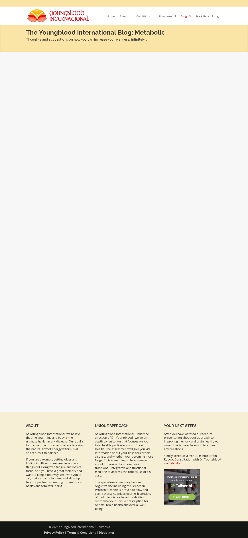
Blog (184, 16)
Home (111, 16)
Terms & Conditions (81, 533)
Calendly (174, 463)
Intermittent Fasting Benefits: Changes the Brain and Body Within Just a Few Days (101, 197)
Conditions (143, 16)
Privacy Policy (54, 533)
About (124, 16)
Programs (165, 16)
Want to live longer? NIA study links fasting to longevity (78, 362)
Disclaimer (106, 533)
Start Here (202, 16)
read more (38, 215)
